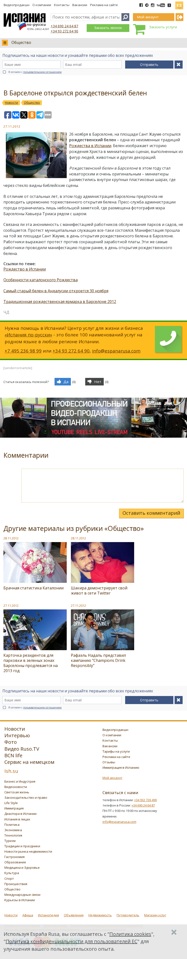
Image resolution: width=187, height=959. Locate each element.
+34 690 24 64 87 (64, 26)
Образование (15, 862)
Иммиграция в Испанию (121, 767)
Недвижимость (100, 915)
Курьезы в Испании (19, 900)
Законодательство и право (25, 797)
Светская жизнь (16, 792)
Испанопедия (48, 915)
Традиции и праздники (22, 846)
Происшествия (15, 884)
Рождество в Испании (24, 269)
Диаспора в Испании (20, 813)
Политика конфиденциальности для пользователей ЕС (71, 941)
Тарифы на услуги (116, 751)
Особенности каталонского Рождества (40, 280)
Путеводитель (128, 915)
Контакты (61, 5)
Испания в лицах (17, 819)
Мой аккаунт (112, 778)
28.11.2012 (11, 538)
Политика (11, 824)
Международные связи (22, 894)
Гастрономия (14, 857)
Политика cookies (130, 934)
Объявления (74, 915)
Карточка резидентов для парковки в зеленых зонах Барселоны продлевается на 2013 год (30, 663)
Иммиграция (14, 808)
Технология (13, 835)
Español (179, 3)
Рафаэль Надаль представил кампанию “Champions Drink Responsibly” (98, 660)
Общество (21, 42)
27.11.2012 (11, 605)
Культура (11, 873)
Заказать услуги (163, 26)
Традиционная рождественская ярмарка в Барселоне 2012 (59, 301)
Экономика (13, 830)
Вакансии (79, 5)
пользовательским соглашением (42, 72)
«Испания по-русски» (28, 335)
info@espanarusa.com (116, 351)
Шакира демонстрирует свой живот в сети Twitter (99, 590)
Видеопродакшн (16, 5)
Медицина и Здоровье (22, 867)
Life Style (11, 803)
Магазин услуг (155, 915)
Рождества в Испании (90, 145)
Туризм (10, 840)
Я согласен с (35, 72)
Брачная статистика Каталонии (33, 588)
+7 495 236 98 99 (23, 351)
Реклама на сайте (104, 5)
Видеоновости (15, 787)
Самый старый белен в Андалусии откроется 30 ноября (55, 290)
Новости (11, 915)
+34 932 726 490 (145, 800)
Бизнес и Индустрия (19, 781)
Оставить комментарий (151, 513)
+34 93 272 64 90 (64, 31)
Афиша (27, 915)
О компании (41, 5)
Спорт (9, 878)
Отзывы (109, 762)
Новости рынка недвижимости (28, 851)
